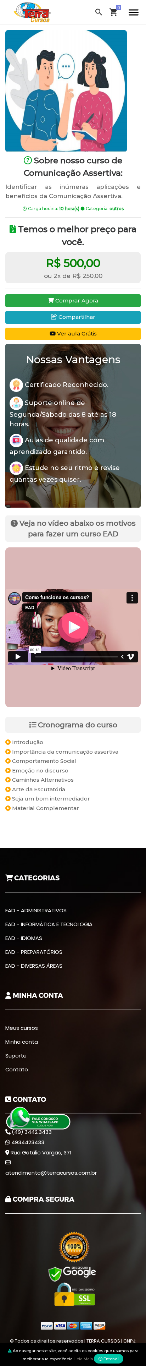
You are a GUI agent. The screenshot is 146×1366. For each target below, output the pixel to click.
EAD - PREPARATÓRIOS (33, 952)
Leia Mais (83, 1358)
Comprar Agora (76, 300)
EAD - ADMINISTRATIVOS (36, 910)
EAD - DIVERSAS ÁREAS (33, 965)
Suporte (16, 1055)
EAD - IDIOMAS (23, 938)
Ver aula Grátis (76, 333)
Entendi (110, 1358)
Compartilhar (76, 316)
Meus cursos (21, 1028)
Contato (16, 1069)
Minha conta (21, 1041)
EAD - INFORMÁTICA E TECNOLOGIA (48, 924)
